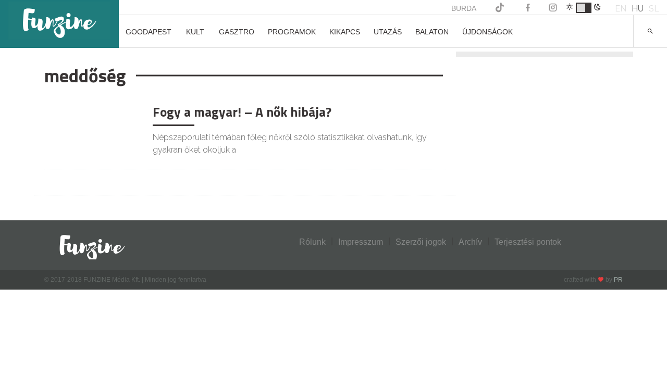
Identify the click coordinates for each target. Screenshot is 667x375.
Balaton (432, 32)
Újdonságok (487, 32)
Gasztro (236, 32)
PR (618, 279)
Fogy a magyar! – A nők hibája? (242, 112)
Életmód (71, 110)
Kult (195, 32)
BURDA (463, 8)
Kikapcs (344, 32)
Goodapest (148, 32)
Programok (292, 32)
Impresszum (360, 242)
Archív (470, 242)
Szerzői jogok (421, 242)
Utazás (388, 32)
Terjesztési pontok (528, 242)
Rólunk (312, 242)
